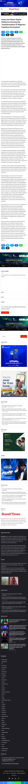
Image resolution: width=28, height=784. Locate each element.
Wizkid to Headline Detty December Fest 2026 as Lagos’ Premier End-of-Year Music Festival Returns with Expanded (18, 627)
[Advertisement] (14, 65)
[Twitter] (8, 32)
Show (3, 730)
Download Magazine (21, 773)
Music (3, 720)
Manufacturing (5, 716)
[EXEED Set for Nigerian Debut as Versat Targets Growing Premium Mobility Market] (4, 640)
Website (2, 302)
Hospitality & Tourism (6, 700)
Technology (4, 742)
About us (8, 773)
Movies (3, 718)
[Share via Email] (8, 35)
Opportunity (4, 724)
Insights (3, 708)
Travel (3, 744)
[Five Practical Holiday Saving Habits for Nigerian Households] (4, 621)
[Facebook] (3, 32)
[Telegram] (3, 35)
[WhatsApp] (21, 32)
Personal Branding (5, 728)
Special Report (5, 732)
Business (3, 673)
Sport (3, 734)
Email (2, 297)
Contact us (14, 775)
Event (3, 685)
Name (2, 292)
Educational (4, 679)
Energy (3, 681)
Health (3, 698)
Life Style (4, 714)
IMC (2, 702)
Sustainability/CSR (5, 740)
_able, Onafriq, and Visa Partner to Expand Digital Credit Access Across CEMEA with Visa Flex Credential (17, 633)
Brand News (4, 671)
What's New (4, 750)
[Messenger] (16, 32)
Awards (3, 669)
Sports (3, 736)
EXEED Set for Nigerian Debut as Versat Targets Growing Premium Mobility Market (17, 639)
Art (2, 663)
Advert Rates (13, 773)
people (3, 726)
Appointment (4, 659)
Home (4, 773)
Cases (3, 677)
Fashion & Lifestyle (6, 692)
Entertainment (5, 683)
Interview (4, 710)
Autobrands (4, 665)
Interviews (4, 712)
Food (3, 696)
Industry (3, 704)
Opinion (3, 722)
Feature (3, 694)
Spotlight (3, 738)
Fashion (3, 687)
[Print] (12, 35)
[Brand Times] (14, 9)
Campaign (4, 675)
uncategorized (5, 748)
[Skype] (12, 32)
